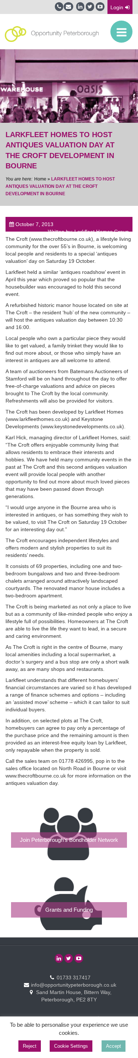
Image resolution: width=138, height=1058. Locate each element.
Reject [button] (29, 1046)
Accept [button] (113, 1046)
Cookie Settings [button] (71, 1046)
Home (40, 179)
